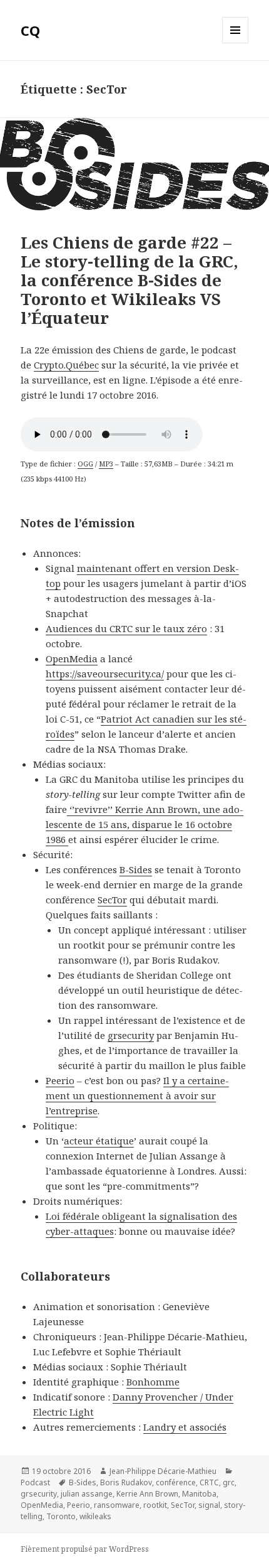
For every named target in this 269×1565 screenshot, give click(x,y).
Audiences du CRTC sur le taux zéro (126, 628)
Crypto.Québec (66, 364)
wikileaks (95, 1516)
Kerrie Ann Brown (147, 1493)
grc (229, 1482)
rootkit (155, 1505)
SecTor (112, 899)
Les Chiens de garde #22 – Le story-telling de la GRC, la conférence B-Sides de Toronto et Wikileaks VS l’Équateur (129, 280)
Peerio (60, 1080)
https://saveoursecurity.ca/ (105, 673)
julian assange (87, 1493)
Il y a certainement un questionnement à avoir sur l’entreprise (137, 1095)
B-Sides (135, 869)
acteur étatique (99, 1140)
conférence (176, 1482)
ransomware (117, 1505)
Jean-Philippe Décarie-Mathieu (162, 1471)
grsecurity (131, 1035)
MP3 (106, 463)
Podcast (35, 1482)
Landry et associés (184, 1427)
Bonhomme (153, 1381)
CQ (30, 30)
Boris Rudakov (126, 1482)
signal (209, 1505)
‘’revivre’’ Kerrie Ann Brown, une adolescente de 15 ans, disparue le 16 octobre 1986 (144, 824)
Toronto (61, 1516)
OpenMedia (72, 658)
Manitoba (199, 1493)
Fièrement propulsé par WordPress (85, 1549)
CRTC (209, 1482)
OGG (85, 463)
